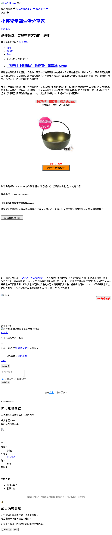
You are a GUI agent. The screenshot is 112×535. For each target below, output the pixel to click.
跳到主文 (5, 29)
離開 (15, 530)
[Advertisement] (33, 244)
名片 (9, 54)
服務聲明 (82, 497)
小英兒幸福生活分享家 (23, 21)
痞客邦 (18, 348)
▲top (3, 360)
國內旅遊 (22, 356)
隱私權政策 (71, 497)
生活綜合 (23, 42)
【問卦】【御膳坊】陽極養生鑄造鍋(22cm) (37, 66)
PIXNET (36, 497)
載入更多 (5, 366)
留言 (24, 348)
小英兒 (4, 332)
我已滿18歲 (6, 530)
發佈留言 (5, 383)
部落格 (10, 51)
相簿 (9, 48)
